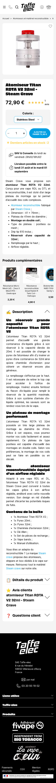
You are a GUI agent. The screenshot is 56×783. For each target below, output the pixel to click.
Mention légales (36, 769)
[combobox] (17, 7)
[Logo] (28, 7)
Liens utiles (10, 695)
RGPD (51, 769)
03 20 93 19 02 (31, 685)
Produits (8, 714)
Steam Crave (22, 209)
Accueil (5, 18)
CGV (22, 769)
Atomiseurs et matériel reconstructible (31, 18)
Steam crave (13, 568)
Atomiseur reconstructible (25, 205)
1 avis (47, 102)
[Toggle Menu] (4, 7)
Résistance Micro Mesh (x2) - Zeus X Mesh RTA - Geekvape (11, 290)
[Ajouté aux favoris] (50, 26)
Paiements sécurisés (7, 769)
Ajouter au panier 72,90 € (40, 133)
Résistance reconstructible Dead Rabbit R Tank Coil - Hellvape (31, 291)
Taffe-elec (9, 705)
